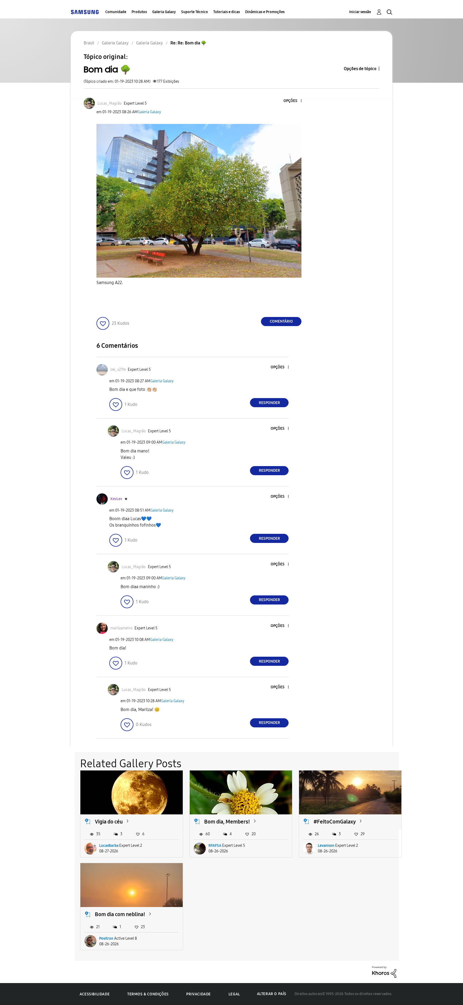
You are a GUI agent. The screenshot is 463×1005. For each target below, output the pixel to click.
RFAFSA (214, 845)
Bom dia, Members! (227, 821)
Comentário (281, 321)
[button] (292, 101)
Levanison (326, 845)
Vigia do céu (109, 821)
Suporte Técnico (194, 12)
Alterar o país (271, 994)
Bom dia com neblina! (120, 914)
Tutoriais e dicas (226, 12)
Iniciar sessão (360, 12)
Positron (106, 938)
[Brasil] (85, 11)
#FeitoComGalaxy (334, 821)
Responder (269, 403)
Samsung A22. (109, 282)
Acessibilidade (95, 994)
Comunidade (115, 12)
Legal (234, 994)
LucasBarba (108, 845)
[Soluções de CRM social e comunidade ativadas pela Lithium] (384, 971)
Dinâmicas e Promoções (265, 12)
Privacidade (198, 994)
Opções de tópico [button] (360, 68)
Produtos (139, 12)
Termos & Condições (148, 994)
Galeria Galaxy (164, 12)
